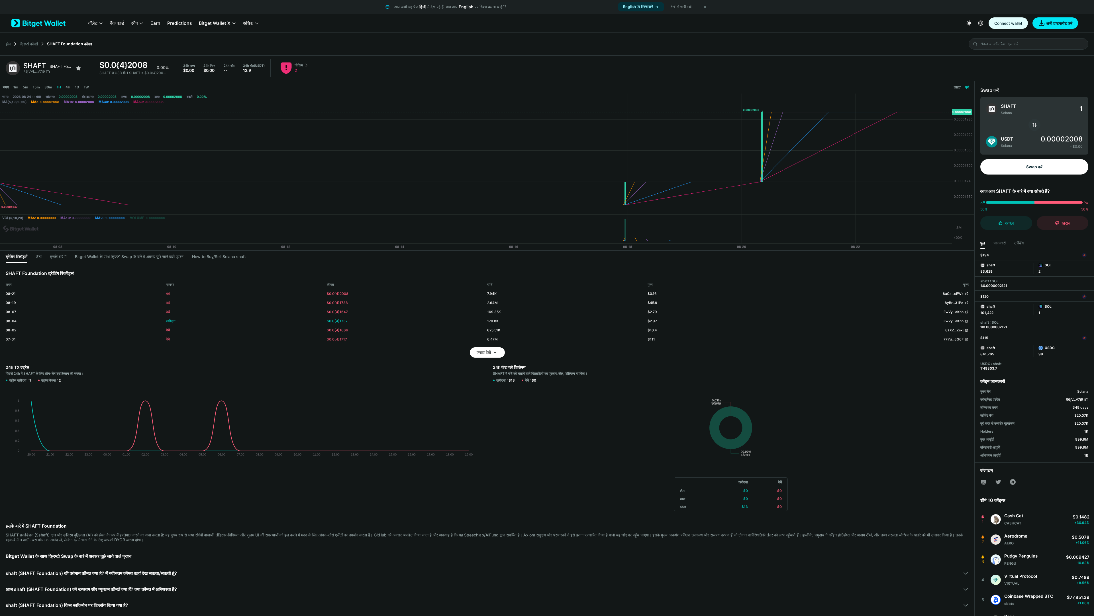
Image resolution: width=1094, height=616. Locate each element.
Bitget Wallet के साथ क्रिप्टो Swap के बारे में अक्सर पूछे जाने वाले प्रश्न (129, 256)
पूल (982, 242)
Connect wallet (1008, 23)
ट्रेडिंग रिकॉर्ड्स (16, 256)
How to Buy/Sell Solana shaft (219, 256)
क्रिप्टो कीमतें (29, 43)
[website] (983, 482)
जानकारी (999, 242)
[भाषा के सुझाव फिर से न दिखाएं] (705, 7)
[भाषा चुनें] (980, 23)
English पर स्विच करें (638, 6)
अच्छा (1009, 223)
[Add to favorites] (78, 68)
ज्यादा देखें (484, 352)
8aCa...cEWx (953, 293)
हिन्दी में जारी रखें (680, 6)
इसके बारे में (58, 256)
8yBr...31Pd (954, 303)
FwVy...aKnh (954, 312)
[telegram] (1012, 482)
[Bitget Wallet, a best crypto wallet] (38, 23)
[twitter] (998, 482)
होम (8, 43)
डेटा (39, 256)
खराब (1066, 223)
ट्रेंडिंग (1019, 242)
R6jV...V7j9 (1074, 399)
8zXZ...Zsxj (954, 330)
